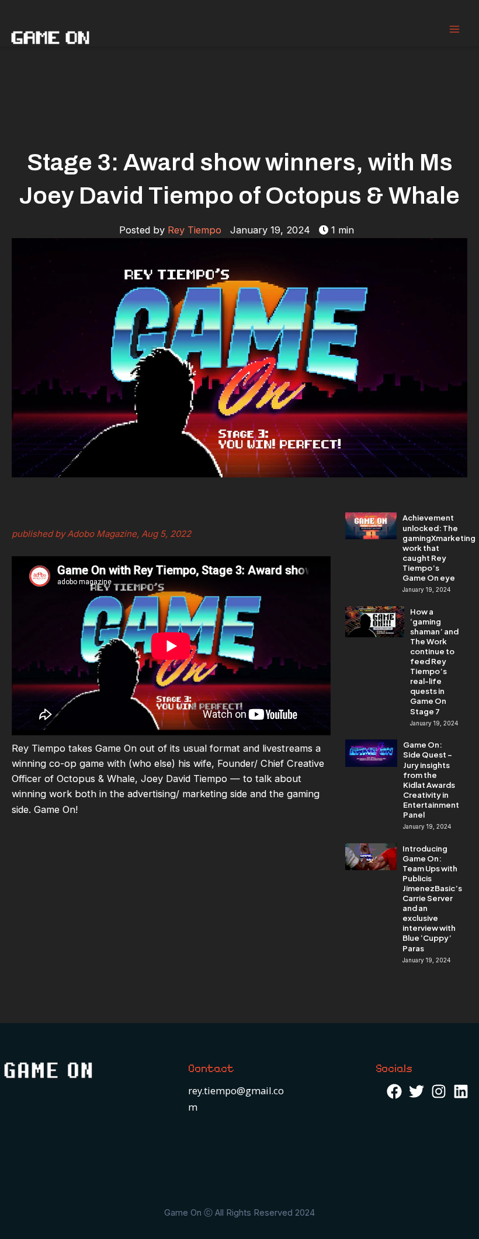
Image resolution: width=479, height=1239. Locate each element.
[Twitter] (416, 1091)
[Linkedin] (460, 1091)
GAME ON (51, 37)
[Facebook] (394, 1091)
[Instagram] (438, 1091)
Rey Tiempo (194, 230)
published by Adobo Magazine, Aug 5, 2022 (101, 533)
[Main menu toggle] (454, 29)
